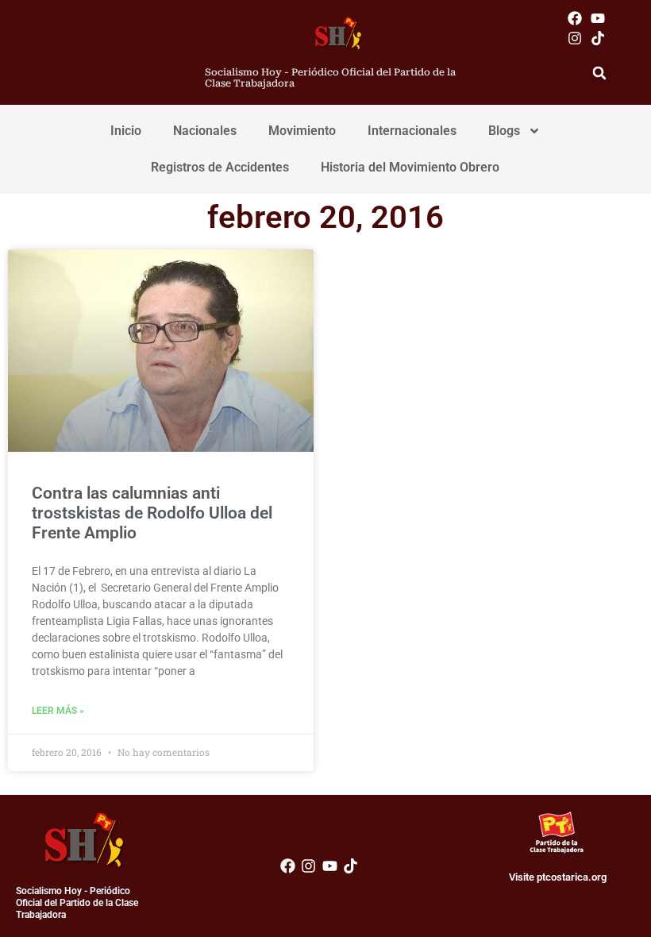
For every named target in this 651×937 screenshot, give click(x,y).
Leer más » (58, 710)
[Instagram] (575, 38)
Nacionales (205, 130)
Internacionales (412, 130)
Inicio (125, 130)
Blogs (504, 130)
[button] (599, 73)
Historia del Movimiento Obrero (410, 167)
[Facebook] (575, 18)
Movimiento (302, 130)
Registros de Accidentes (220, 167)
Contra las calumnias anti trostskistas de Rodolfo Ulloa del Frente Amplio (152, 513)
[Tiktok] (598, 38)
